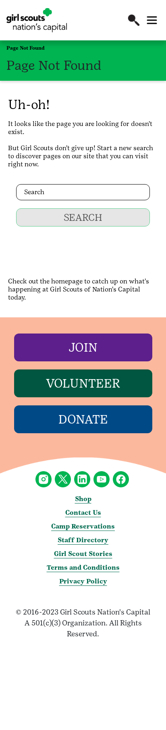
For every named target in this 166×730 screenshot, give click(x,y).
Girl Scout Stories (83, 554)
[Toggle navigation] (152, 20)
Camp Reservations (83, 526)
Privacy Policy (83, 581)
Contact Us (83, 512)
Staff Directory (83, 540)
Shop (83, 499)
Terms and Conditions (83, 567)
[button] (134, 20)
